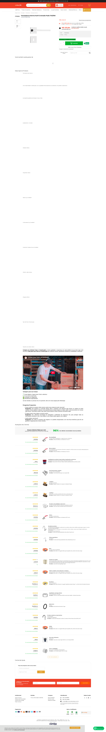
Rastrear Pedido (51, 700)
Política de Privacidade (19, 729)
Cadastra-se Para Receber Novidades (22, 682)
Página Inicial (17, 12)
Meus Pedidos (51, 697)
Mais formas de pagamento (85, 20)
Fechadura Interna (34, 12)
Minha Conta (51, 699)
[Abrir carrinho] (89, 5)
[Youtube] (88, 698)
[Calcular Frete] (89, 53)
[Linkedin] (90, 698)
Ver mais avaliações (53, 656)
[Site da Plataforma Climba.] (53, 723)
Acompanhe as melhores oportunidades (22, 684)
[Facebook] (84, 698)
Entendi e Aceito (75, 727)
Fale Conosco (18, 701)
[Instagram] (86, 698)
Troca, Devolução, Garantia (37, 697)
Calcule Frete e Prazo (64, 53)
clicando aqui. (67, 411)
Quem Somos (18, 697)
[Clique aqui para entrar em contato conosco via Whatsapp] (98, 728)
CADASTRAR (85, 682)
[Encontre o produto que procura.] (48, 5)
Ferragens (23, 12)
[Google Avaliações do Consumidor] (86, 712)
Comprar (75, 43)
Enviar (41, 671)
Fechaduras (28, 12)
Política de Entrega (19, 700)
